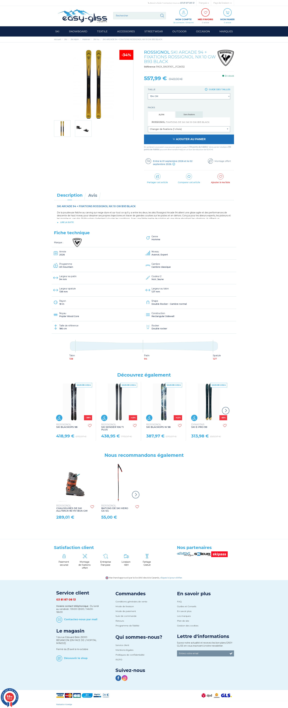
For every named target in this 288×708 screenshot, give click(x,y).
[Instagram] (125, 678)
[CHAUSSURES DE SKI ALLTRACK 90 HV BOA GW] (75, 482)
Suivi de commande (126, 616)
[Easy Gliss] (82, 15)
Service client (122, 645)
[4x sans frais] (87, 695)
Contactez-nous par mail (80, 619)
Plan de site (183, 620)
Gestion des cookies (187, 625)
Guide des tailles (219, 89)
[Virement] (106, 695)
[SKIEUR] (202, 554)
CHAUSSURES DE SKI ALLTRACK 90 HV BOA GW (72, 508)
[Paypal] (97, 695)
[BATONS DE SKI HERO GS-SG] (120, 482)
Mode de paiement (126, 611)
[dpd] (206, 695)
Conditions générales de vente (131, 601)
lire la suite (67, 222)
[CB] (77, 695)
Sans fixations (189, 114)
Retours (120, 620)
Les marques (184, 616)
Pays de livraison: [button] (221, 3)
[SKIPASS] (219, 554)
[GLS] (226, 695)
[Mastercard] (68, 695)
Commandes (131, 593)
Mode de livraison (125, 606)
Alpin (161, 114)
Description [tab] (69, 195)
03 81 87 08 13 (187, 3)
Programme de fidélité (127, 625)
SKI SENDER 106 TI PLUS (112, 427)
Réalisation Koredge (64, 704)
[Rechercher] (162, 15)
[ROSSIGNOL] (226, 58)
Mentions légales (124, 650)
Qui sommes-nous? (139, 637)
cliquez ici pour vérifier (171, 578)
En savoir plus (194, 593)
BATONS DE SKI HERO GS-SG (114, 508)
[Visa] (60, 695)
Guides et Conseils (186, 606)
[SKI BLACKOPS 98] (74, 402)
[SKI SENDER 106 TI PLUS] (119, 402)
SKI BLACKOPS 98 (66, 425)
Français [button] (203, 3)
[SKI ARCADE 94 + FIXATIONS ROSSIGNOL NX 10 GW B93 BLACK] (62, 128)
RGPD (119, 659)
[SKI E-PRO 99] (209, 402)
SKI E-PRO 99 (199, 425)
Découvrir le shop (76, 658)
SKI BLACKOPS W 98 (158, 425)
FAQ (179, 601)
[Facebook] (119, 678)
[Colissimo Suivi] (216, 695)
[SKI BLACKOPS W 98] (164, 402)
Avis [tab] (92, 195)
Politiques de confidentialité (130, 654)
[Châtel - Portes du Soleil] (185, 554)
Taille (189, 89)
